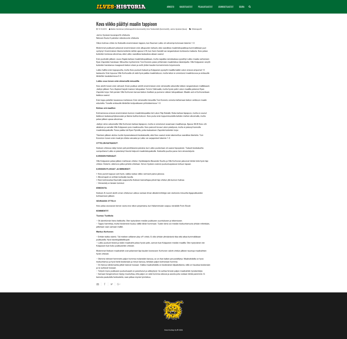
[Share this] (104, 284)
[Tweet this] (111, 284)
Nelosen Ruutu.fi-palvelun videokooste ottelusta (117, 38)
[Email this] (98, 284)
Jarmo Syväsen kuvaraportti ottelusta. (113, 35)
